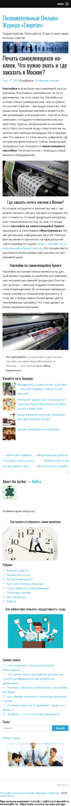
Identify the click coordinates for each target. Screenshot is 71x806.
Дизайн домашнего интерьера (38, 429)
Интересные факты (20, 579)
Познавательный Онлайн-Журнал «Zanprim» (31, 21)
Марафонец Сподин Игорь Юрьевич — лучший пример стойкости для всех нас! (42, 389)
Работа (11, 601)
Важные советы (17, 570)
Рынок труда (11, 738)
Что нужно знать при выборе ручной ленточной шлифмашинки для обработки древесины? (33, 678)
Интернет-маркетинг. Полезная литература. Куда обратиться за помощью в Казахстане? (41, 404)
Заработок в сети (18, 575)
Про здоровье (16, 597)
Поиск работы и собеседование (28, 588)
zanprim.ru (7, 796)
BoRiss (36, 481)
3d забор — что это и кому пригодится (33, 714)
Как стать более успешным (25, 584)
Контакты (62, 784)
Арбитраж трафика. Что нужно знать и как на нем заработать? (18, 460)
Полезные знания (46, 81)
